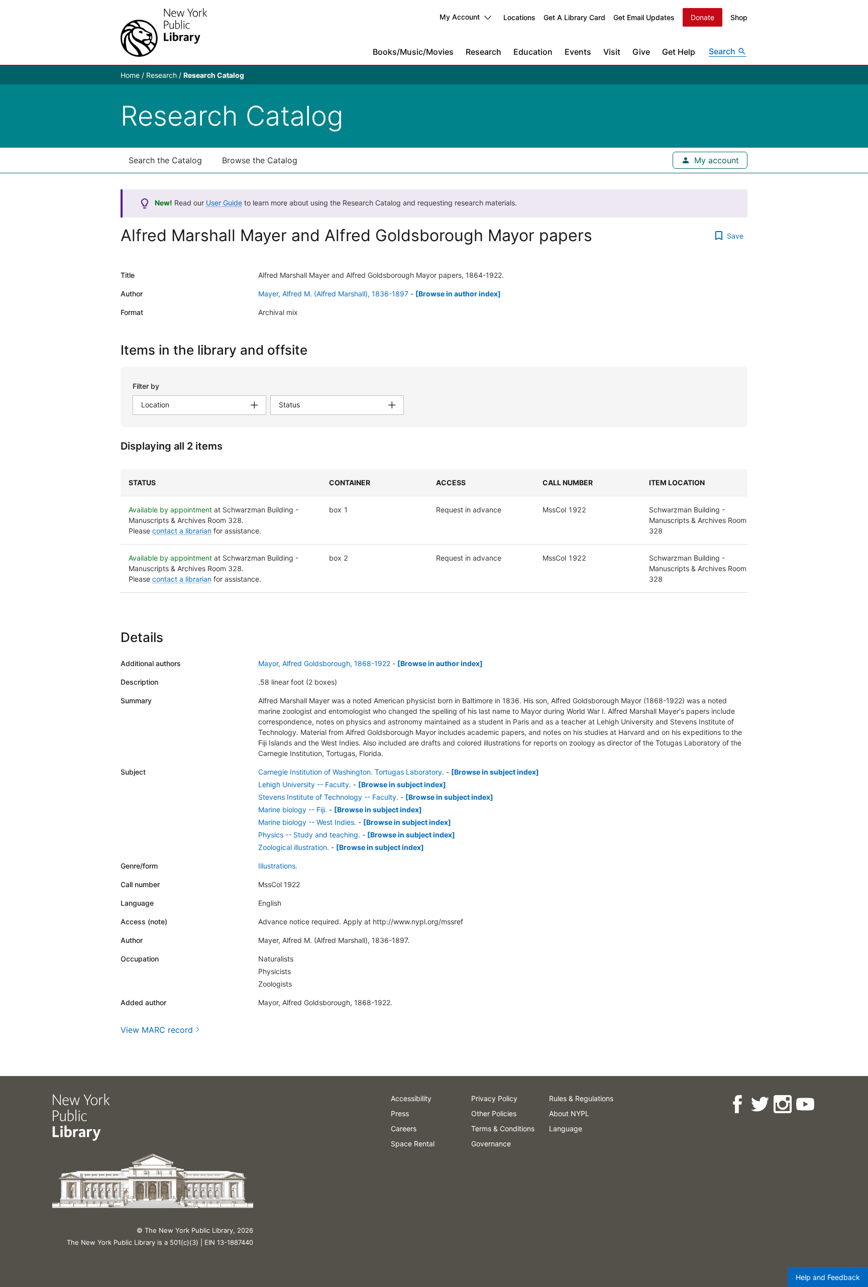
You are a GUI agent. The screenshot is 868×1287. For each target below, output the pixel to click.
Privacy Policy (494, 1098)
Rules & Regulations (581, 1098)
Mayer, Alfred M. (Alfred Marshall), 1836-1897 (333, 293)
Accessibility (411, 1098)
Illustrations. (277, 866)
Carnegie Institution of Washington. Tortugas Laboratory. (351, 772)
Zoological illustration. (293, 847)
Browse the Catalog (259, 160)
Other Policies (493, 1113)
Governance (491, 1143)
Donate (702, 17)
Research (483, 52)
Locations (519, 17)
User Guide (224, 202)
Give (641, 52)
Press (400, 1113)
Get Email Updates (644, 17)
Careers (403, 1128)
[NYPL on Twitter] (760, 1104)
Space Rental (413, 1143)
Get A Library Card (574, 17)
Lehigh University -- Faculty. (304, 784)
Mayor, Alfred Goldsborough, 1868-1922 (324, 663)
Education (533, 52)
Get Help (678, 52)
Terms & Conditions (502, 1128)
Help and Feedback (828, 1277)
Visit (611, 52)
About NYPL (569, 1113)
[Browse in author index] (458, 293)
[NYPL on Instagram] (782, 1104)
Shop (738, 17)
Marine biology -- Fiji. (292, 809)
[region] (434, 531)
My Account (460, 17)
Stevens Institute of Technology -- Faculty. (328, 797)
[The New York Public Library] (164, 32)
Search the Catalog (165, 160)
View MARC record (157, 1030)
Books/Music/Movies (413, 52)
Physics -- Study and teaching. (309, 834)
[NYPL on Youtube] (805, 1104)
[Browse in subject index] (495, 772)
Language (565, 1128)
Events (578, 52)
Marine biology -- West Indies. (307, 822)
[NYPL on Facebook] (737, 1104)
